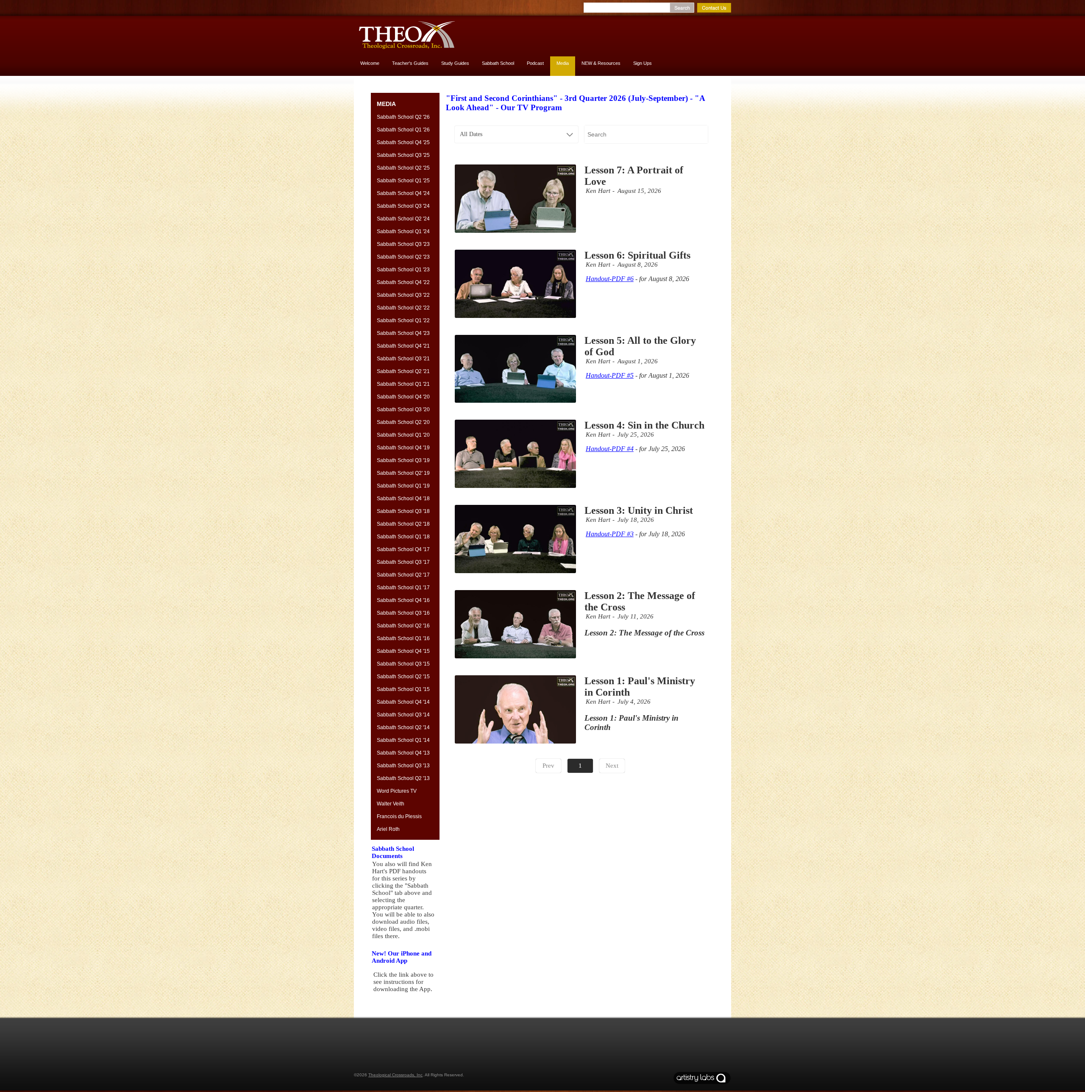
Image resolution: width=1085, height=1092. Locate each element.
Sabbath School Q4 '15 (403, 651)
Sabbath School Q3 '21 (403, 359)
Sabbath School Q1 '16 (403, 638)
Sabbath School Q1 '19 (403, 486)
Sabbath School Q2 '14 (403, 727)
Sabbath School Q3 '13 (403, 766)
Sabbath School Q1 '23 (403, 270)
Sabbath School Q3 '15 (403, 664)
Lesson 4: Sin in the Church (644, 425)
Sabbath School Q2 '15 (403, 677)
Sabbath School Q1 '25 (403, 181)
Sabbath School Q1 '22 (403, 320)
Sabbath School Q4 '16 (403, 600)
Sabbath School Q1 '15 (403, 689)
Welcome (369, 63)
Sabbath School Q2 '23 (403, 257)
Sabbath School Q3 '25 (403, 155)
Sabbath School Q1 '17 (403, 588)
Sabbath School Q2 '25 (403, 168)
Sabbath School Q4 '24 (403, 193)
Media (562, 63)
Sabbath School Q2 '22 (403, 308)
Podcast (535, 63)
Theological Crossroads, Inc (395, 1074)
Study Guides (455, 63)
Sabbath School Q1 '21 (403, 384)
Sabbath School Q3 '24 (403, 206)
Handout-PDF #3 (610, 534)
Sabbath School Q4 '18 (403, 498)
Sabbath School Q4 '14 (403, 702)
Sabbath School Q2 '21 (403, 371)
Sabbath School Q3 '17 (403, 562)
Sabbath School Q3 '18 (403, 511)
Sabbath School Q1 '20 (403, 435)
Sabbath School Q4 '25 (403, 142)
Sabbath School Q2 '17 (403, 575)
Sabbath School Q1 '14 (403, 740)
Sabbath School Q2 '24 (403, 219)
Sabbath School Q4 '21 (403, 346)
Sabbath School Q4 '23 (403, 333)
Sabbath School (498, 63)
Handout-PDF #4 (610, 448)
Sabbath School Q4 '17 (403, 549)
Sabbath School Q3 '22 (403, 295)
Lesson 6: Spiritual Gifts (637, 255)
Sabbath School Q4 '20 (403, 397)
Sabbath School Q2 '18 (403, 524)
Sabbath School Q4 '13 (403, 753)
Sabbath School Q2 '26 (403, 117)
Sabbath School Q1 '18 (403, 537)
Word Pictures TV (397, 791)
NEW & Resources (600, 63)
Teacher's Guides (410, 63)
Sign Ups (642, 63)
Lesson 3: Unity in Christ (638, 510)
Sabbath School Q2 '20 (403, 422)
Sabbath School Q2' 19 (403, 473)
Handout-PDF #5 (610, 375)
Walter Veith (390, 804)
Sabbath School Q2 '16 (403, 626)
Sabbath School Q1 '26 (403, 130)
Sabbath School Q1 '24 (403, 231)
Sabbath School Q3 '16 (403, 613)
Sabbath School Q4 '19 (403, 448)
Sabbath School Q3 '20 (403, 409)
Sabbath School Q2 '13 (403, 778)
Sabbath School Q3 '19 (403, 460)
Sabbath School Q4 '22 (403, 282)
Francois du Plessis (399, 816)
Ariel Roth (388, 829)
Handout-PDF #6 (610, 278)
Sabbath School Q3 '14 (403, 715)
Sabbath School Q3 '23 (403, 244)
